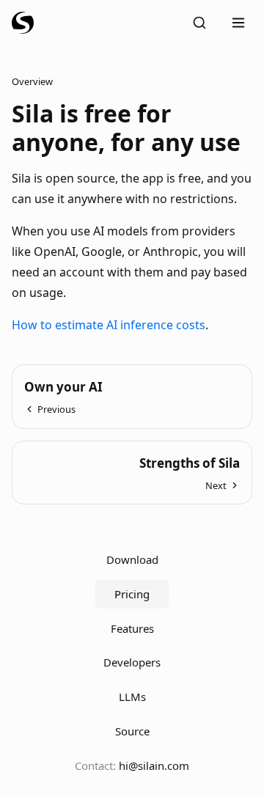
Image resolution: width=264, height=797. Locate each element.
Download (132, 559)
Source (132, 731)
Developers (132, 662)
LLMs (132, 696)
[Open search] (199, 23)
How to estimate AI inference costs (108, 325)
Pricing (132, 594)
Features (132, 628)
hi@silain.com (154, 765)
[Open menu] (238, 23)
